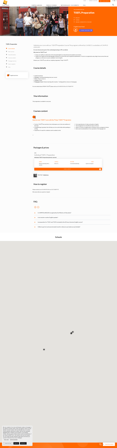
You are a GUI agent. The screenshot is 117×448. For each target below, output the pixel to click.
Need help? (43, 175)
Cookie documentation (14, 439)
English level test (14, 75)
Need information (109, 444)
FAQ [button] (84, 5)
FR (112, 0)
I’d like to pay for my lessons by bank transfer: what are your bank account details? (59, 227)
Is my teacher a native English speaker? (48, 217)
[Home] (6, 3)
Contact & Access (93, 0)
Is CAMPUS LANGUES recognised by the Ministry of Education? (54, 212)
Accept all (23, 443)
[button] (35, 207)
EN (114, 0)
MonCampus (105, 1)
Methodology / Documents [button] (70, 5)
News (85, 0)
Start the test (85, 30)
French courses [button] (51, 5)
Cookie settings (8, 443)
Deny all (16, 443)
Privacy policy (6, 439)
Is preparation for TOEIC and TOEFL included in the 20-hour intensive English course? (60, 222)
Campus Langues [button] (36, 5)
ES (116, 0)
